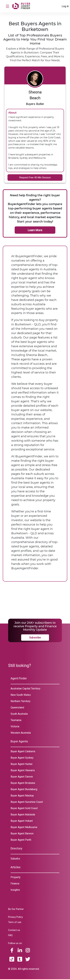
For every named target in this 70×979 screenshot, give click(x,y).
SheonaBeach (35, 95)
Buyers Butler (35, 104)
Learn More (35, 230)
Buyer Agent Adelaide (23, 814)
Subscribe (35, 637)
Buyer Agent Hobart (22, 820)
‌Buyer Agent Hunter (22, 764)
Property (16, 877)
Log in (65, 6)
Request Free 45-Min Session (35, 177)
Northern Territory (20, 701)
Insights (15, 889)
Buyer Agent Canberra (23, 751)
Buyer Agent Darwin (22, 776)
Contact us (14, 930)
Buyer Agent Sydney (22, 757)
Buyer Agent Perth (21, 839)
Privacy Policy (15, 917)
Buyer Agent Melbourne (24, 827)
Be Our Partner (16, 909)
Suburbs (15, 858)
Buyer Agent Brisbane (23, 782)
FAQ (10, 935)
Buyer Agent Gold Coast (24, 808)
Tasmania (16, 720)
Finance (15, 883)
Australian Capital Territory (25, 688)
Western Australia (21, 732)
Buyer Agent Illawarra (23, 770)
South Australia (19, 713)
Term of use (14, 922)
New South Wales (21, 694)
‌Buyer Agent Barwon (22, 833)
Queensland (17, 707)
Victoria (15, 726)
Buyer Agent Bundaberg (24, 789)
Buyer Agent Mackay (22, 795)
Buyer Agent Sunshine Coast (27, 801)
